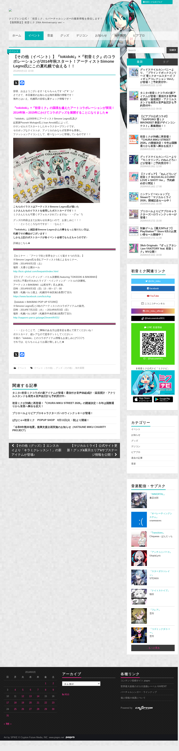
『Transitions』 (157, 533)
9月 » (8, 724)
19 (23, 703)
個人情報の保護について (133, 698)
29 (45, 709)
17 (7, 703)
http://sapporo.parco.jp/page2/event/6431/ (36, 317)
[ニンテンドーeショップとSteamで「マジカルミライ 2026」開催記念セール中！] (133, 197)
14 (38, 696)
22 (45, 703)
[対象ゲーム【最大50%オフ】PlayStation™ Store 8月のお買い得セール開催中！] (133, 231)
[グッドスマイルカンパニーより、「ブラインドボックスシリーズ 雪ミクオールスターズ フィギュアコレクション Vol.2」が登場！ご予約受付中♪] (133, 72)
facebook (154, 288)
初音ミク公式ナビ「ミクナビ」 (153, 368)
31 (7, 715)
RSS (66, 694)
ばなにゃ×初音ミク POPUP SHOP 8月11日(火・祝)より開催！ (50, 420)
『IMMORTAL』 (157, 494)
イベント (34, 35)
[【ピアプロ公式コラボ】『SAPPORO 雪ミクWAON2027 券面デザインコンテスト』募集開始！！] (133, 119)
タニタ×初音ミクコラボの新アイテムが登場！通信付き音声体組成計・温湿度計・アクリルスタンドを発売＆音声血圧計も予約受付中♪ (63, 394)
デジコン (82, 35)
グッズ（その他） (65, 368)
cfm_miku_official (154, 311)
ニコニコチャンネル (154, 303)
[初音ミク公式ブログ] (43, 10)
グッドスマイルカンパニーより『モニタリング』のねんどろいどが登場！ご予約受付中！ (158, 159)
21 (38, 703)
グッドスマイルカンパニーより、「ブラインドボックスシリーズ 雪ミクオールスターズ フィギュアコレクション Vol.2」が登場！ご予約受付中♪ (158, 76)
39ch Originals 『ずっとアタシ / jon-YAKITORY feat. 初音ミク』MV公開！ (158, 248)
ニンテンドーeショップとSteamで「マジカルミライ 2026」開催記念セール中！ (156, 197)
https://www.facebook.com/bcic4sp (32, 296)
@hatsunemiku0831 (154, 318)
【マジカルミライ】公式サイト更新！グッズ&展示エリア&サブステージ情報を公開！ (92, 450)
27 (30, 709)
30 (53, 709)
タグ (166, 62)
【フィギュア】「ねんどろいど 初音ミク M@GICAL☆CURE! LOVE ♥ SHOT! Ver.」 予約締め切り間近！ (158, 178)
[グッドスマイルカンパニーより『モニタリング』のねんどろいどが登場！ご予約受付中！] (133, 159)
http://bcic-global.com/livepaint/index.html (35, 271)
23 (53, 703)
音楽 (50, 35)
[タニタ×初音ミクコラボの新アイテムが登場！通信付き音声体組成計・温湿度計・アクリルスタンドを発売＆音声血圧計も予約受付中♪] (133, 95)
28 (38, 709)
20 (30, 703)
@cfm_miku (154, 281)
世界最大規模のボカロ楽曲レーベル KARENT (144, 686)
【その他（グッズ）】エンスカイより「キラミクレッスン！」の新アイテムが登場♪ (36, 450)
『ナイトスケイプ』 (159, 590)
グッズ (64, 35)
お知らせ (101, 35)
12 (23, 696)
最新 (140, 62)
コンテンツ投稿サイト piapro (135, 680)
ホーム (16, 35)
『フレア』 (155, 610)
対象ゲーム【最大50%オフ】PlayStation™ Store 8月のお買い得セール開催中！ (158, 231)
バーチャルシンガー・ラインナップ (139, 692)
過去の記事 (137, 458)
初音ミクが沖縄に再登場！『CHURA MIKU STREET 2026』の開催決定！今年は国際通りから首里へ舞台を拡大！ (158, 141)
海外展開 (120, 35)
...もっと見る (153, 648)
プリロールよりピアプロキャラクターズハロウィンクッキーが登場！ (52, 413)
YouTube (154, 296)
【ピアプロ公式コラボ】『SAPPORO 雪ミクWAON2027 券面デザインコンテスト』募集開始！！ (157, 121)
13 (30, 696)
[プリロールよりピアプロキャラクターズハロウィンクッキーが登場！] (133, 214)
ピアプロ (139, 35)
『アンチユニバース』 (160, 552)
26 (23, 709)
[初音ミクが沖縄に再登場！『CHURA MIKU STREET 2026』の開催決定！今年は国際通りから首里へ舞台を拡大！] (133, 139)
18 (15, 703)
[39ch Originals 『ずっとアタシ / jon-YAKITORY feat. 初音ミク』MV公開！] (133, 248)
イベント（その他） (44, 368)
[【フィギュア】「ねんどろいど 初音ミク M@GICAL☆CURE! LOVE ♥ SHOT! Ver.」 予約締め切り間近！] (133, 176)
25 (15, 709)
